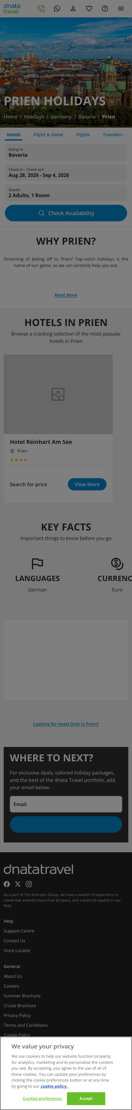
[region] (66, 1073)
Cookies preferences (42, 1098)
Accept (86, 1098)
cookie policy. (54, 1086)
